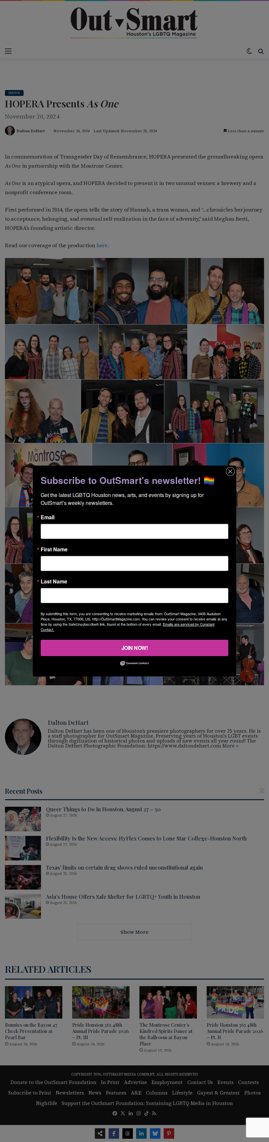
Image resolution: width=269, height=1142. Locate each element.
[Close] (230, 471)
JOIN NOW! (134, 648)
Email (47, 517)
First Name (54, 549)
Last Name (54, 581)
